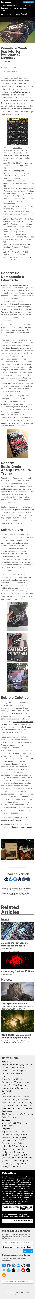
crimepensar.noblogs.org (21, 827)
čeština (15, 1146)
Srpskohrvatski (20, 1152)
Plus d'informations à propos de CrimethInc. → (17, 1208)
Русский (15, 1137)
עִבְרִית (20, 1158)
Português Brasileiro (11, 71)
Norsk (4, 1166)
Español (13, 1131)
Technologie (17, 1070)
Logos (4, 1085)
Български (7, 1143)
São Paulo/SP (16, 206)
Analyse (19, 1065)
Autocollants (7, 1082)
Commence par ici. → (23, 1221)
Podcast (6, 1111)
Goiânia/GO (17, 148)
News (6, 68)
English (5, 1131)
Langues (23, 8)
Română (19, 1155)
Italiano (21, 1131)
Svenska (6, 1158)
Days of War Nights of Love (14, 1105)
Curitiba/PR (17, 163)
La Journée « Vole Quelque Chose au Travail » (16, 1088)
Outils (21, 5)
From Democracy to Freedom (15, 1097)
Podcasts (28, 5)
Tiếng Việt (23, 1161)
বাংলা (25, 1155)
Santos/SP (15, 224)
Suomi (14, 1140)
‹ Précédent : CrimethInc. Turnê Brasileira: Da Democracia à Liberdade (17, 889)
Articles (5, 1062)
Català (5, 1163)
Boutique (4, 8)
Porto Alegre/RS (19, 188)
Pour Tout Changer (17, 1085)
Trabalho (29, 727)
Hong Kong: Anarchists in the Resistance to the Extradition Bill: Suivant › (17, 893)
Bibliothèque (12, 5)
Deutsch (6, 1134)
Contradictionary (9, 1099)
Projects (13, 68)
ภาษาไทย (28, 1158)
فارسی (20, 1149)
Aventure (11, 1065)
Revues (11, 1079)
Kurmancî (25, 1163)
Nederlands (7, 1152)
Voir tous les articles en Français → (15, 14)
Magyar (5, 1149)
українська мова (9, 1161)
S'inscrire (28, 1251)
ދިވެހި (10, 1163)
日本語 (21, 1140)
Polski (23, 1137)
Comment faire (17, 1067)
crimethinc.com (14, 820)
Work (20, 1099)
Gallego (16, 1163)
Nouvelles (6, 1070)
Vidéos (17, 1082)
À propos (4, 10)
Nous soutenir (28, 2)
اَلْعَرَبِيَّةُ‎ (4, 1155)
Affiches (19, 1079)
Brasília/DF (17, 153)
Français (14, 1134)
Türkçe (13, 1149)
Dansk (13, 1158)
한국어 (11, 1155)
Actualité (28, 1065)
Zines (4, 1079)
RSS (11, 1062)
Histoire (5, 1067)
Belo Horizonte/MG (19, 237)
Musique (26, 1082)
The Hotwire (13, 1117)
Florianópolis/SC (19, 171)
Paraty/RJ (16, 252)
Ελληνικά (6, 1140)
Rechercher (14, 8)
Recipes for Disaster (22, 1102)
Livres (3, 5)
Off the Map (26, 1108)
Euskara (23, 1146)
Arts (4, 1065)
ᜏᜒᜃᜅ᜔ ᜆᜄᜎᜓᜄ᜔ (14, 1166)
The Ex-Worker (9, 1114)
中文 (15, 1143)
